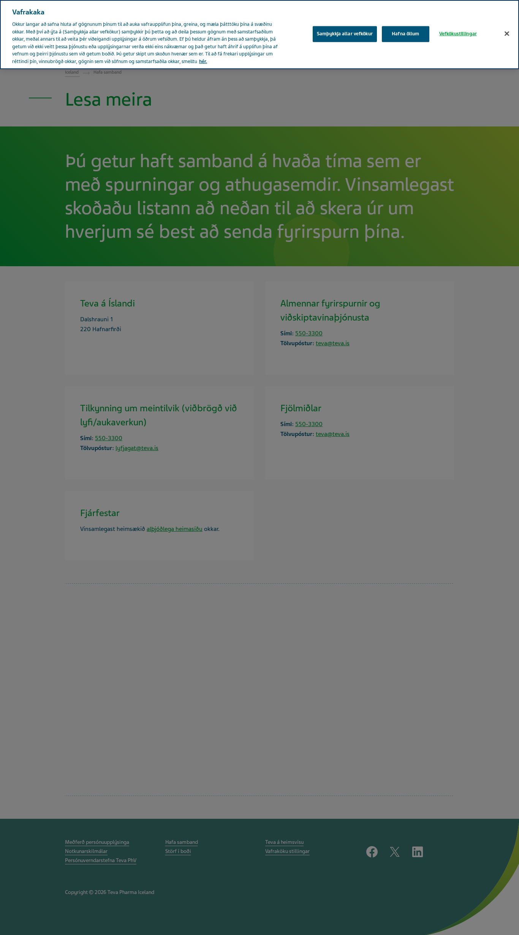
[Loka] (506, 33)
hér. (203, 61)
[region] (259, 34)
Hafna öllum (405, 34)
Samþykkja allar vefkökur (345, 34)
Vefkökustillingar (458, 34)
